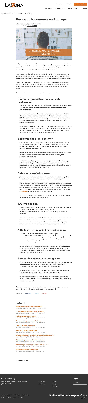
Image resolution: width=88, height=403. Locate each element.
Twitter (36, 293)
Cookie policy (16, 395)
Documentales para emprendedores (28, 321)
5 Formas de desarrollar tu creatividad (29, 306)
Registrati (69, 4)
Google (44, 293)
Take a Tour (60, 4)
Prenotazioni (42, 384)
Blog (85, 8)
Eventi (55, 381)
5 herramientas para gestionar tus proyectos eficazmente (35, 335)
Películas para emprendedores (26, 330)
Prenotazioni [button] (73, 8)
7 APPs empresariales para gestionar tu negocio (32, 344)
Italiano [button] (77, 382)
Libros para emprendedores (25, 325)
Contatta (56, 386)
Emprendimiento (31, 25)
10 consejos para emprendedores (27, 349)
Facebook (28, 293)
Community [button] (60, 8)
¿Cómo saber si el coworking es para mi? (30, 311)
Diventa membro (80, 4)
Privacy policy (25, 395)
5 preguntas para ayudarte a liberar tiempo (30, 340)
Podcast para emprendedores (26, 316)
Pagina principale (5, 13)
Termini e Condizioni (6, 395)
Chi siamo (48, 8)
